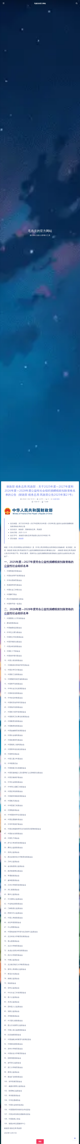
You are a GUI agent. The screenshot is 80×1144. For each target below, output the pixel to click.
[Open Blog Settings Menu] (75, 1138)
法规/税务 (56, 499)
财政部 (21, 538)
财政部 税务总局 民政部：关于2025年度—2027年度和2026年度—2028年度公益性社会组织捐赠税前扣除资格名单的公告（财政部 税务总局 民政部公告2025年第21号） (40, 490)
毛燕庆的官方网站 (40, 3)
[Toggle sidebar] (3, 3)
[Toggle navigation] (76, 3)
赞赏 (40, 1141)
